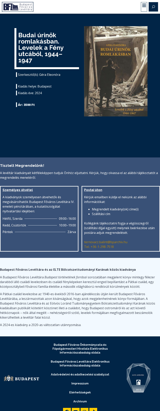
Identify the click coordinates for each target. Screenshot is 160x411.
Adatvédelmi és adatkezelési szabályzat (80, 374)
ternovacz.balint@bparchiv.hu (105, 242)
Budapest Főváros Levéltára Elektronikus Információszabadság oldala (80, 363)
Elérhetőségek (80, 392)
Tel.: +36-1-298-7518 (99, 247)
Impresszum (80, 383)
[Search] (153, 7)
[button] (144, 5)
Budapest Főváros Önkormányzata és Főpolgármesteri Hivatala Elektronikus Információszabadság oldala (80, 348)
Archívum (80, 401)
